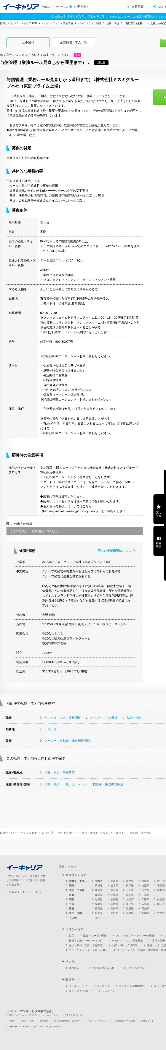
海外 (97, 917)
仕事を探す (81, 6)
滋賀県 (99, 899)
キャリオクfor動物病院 (132, 986)
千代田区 (51, 729)
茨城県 (99, 885)
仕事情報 (28, 42)
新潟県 (99, 890)
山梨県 (161, 890)
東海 (71, 894)
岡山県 (130, 904)
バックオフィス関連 (89, 23)
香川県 (114, 908)
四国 (71, 908)
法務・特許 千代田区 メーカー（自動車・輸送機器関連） (85, 784)
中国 (71, 904)
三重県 (145, 894)
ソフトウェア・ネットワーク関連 (135, 935)
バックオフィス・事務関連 (57, 23)
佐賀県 (114, 913)
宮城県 (145, 881)
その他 (73, 917)
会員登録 (138, 6)
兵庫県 (145, 899)
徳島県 (99, 908)
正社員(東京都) (63, 832)
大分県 (161, 913)
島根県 (114, 904)
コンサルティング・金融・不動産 (88, 950)
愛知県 (130, 894)
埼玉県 (145, 885)
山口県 (161, 904)
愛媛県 (130, 908)
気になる (158, 514)
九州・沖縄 (75, 913)
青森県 (114, 881)
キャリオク (103, 986)
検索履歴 (158, 545)
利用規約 (44, 1021)
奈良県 (161, 899)
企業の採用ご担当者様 (124, 1021)
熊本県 (145, 913)
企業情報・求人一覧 (73, 42)
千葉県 (161, 885)
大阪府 (130, 899)
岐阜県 (99, 894)
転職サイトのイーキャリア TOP (18, 23)
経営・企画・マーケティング (86, 940)
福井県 (145, 890)
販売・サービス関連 (95, 935)
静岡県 (114, 894)
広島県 (145, 904)
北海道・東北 (77, 881)
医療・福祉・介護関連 (125, 945)
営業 (71, 935)
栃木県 (114, 885)
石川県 (130, 890)
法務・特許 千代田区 (60, 772)
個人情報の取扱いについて (67, 1021)
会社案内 (10, 1021)
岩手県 (130, 881)
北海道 (99, 881)
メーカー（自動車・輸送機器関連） (69, 740)
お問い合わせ (27, 1021)
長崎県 (130, 913)
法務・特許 (112, 23)
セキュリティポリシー (97, 1021)
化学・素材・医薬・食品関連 (86, 945)
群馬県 (130, 885)
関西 (71, 899)
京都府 (114, 899)
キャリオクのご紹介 (135, 968)
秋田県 (161, 881)
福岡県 (99, 913)
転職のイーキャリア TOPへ (25, 892)
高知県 (145, 908)
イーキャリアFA (78, 986)
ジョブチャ (108, 991)
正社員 (46, 832)
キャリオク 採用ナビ (81, 991)
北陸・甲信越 (77, 890)
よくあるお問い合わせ (101, 968)
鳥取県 (99, 904)
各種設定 (74, 968)
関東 (71, 885)
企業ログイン (147, 1021)
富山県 (114, 890)
